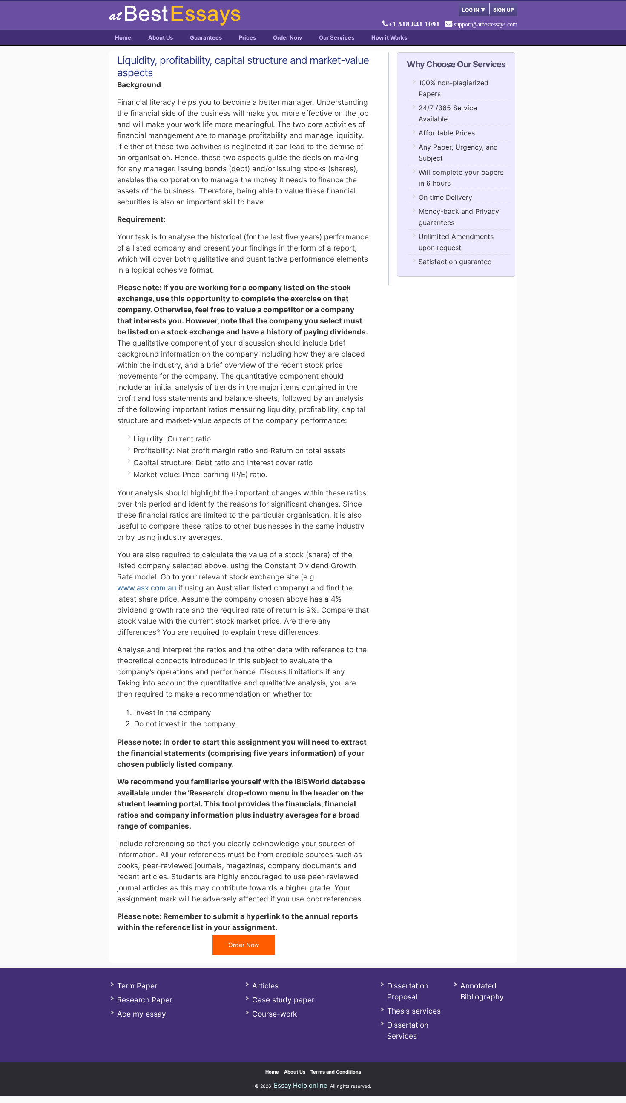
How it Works (389, 37)
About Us (160, 37)
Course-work (274, 1013)
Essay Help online (300, 1085)
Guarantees (206, 37)
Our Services (336, 37)
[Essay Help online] (175, 22)
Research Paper (144, 999)
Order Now (287, 37)
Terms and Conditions (335, 1072)
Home (123, 37)
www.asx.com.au (146, 587)
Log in (474, 9)
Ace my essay (141, 1013)
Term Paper (137, 985)
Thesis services (414, 1010)
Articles (265, 985)
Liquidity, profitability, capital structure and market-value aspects (243, 66)
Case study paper (283, 999)
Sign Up (503, 9)
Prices (247, 37)
